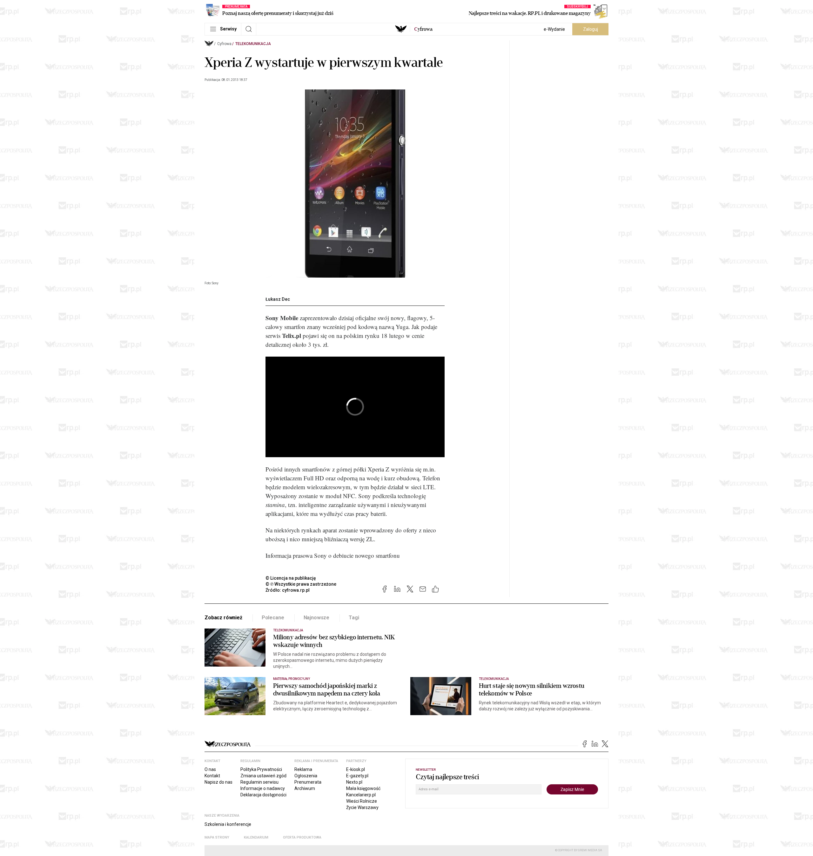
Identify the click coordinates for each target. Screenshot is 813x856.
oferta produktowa (302, 837)
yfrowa (423, 29)
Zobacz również (223, 618)
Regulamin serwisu (259, 782)
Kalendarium (256, 837)
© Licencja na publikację (290, 578)
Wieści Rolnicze (361, 801)
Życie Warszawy (362, 807)
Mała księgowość (363, 788)
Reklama (303, 769)
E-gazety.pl (357, 775)
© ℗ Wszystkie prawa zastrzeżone (300, 584)
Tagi (354, 618)
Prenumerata (307, 782)
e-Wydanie (554, 29)
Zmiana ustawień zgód (263, 775)
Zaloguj (590, 29)
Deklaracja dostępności (263, 794)
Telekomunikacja (253, 44)
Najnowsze (317, 618)
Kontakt (212, 775)
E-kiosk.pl (355, 769)
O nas (210, 769)
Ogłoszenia (305, 775)
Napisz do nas (218, 782)
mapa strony (217, 837)
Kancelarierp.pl (361, 794)
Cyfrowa (224, 44)
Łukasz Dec (277, 299)
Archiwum (304, 788)
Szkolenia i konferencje (228, 824)
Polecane (273, 618)
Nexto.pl (354, 782)
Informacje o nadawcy (262, 788)
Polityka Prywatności (261, 769)
